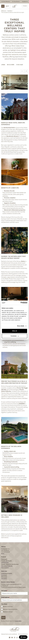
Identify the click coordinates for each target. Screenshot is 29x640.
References (4, 576)
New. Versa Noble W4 (7, 566)
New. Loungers (5, 567)
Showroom (4, 575)
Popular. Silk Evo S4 (6, 560)
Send (3, 617)
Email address (5, 597)
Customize (14, 336)
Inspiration (9, 10)
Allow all (14, 331)
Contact (25, 6)
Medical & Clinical (7, 611)
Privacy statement (23, 634)
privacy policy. (18, 621)
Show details (20, 326)
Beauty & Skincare (8, 606)
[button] (14, 2)
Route (2, 553)
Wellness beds (5, 562)
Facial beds (4, 559)
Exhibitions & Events (6, 573)
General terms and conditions (9, 634)
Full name (4, 590)
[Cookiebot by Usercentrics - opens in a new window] (20, 303)
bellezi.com (3, 10)
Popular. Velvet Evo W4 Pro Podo (10, 564)
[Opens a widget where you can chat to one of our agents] (23, 637)
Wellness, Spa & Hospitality (10, 609)
